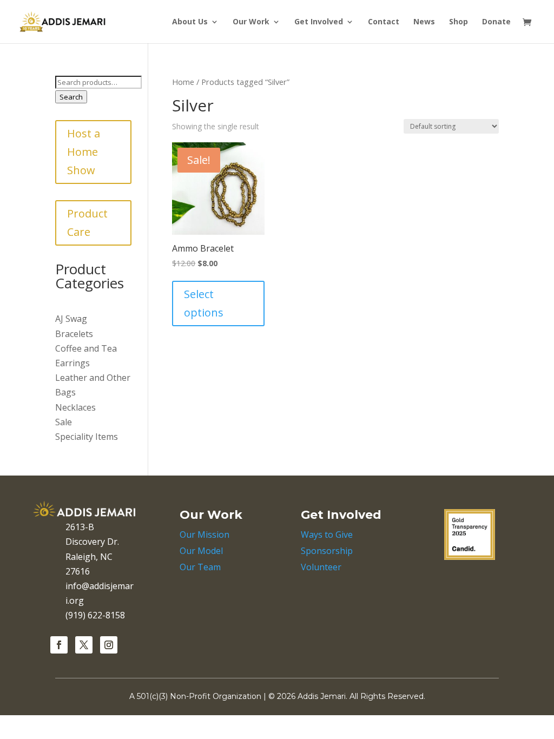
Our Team (200, 567)
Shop (458, 22)
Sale (63, 422)
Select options (203, 303)
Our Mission (204, 534)
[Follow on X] (84, 645)
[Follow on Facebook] (59, 645)
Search (71, 97)
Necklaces (75, 407)
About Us (190, 22)
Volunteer (321, 567)
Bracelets (74, 334)
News (424, 22)
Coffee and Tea (86, 348)
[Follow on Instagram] (108, 645)
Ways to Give (327, 534)
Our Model (201, 551)
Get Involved (318, 22)
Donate (496, 22)
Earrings (72, 363)
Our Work (251, 22)
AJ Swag (71, 319)
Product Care (87, 222)
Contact (383, 22)
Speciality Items (86, 437)
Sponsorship (327, 551)
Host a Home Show (83, 151)
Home (183, 81)
